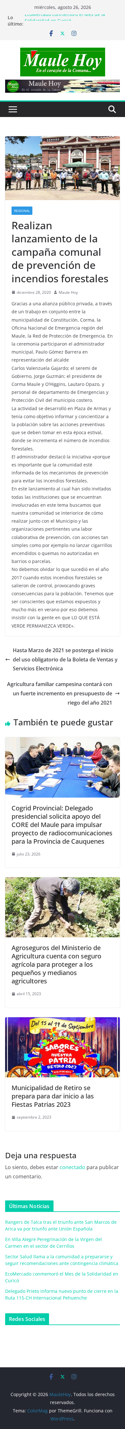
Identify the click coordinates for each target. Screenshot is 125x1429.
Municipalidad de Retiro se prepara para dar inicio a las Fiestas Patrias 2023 (53, 1096)
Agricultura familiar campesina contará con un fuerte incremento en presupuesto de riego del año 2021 (59, 693)
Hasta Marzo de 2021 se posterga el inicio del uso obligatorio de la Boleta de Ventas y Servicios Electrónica (65, 659)
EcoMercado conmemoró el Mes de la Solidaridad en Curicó (65, 20)
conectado (72, 1167)
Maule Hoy (68, 292)
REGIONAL (22, 210)
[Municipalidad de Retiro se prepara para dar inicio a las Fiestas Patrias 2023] (62, 1021)
